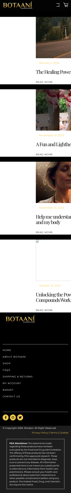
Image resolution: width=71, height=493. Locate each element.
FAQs (6, 370)
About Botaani (14, 356)
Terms (53, 432)
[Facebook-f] (6, 417)
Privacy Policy (40, 432)
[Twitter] (20, 417)
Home (7, 350)
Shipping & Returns (18, 376)
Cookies (63, 432)
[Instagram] (13, 417)
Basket (8, 389)
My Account (12, 383)
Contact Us (11, 396)
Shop (7, 363)
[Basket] (65, 4)
